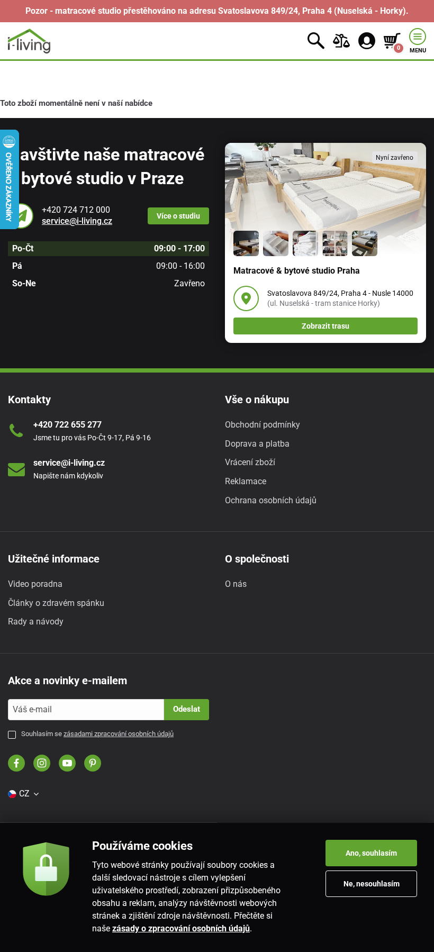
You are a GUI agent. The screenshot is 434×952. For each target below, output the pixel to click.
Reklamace (245, 481)
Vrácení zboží (250, 462)
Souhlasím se (97, 734)
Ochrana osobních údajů (271, 500)
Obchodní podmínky (262, 425)
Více (178, 216)
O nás (236, 584)
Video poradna (35, 584)
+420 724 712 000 (76, 210)
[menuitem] (23, 793)
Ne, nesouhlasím (371, 884)
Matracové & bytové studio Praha (296, 271)
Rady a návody (36, 621)
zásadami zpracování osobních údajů (119, 734)
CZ (24, 793)
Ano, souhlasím (371, 853)
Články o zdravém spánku (56, 603)
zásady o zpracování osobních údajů (181, 928)
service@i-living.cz (77, 221)
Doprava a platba (257, 444)
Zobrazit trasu (325, 326)
